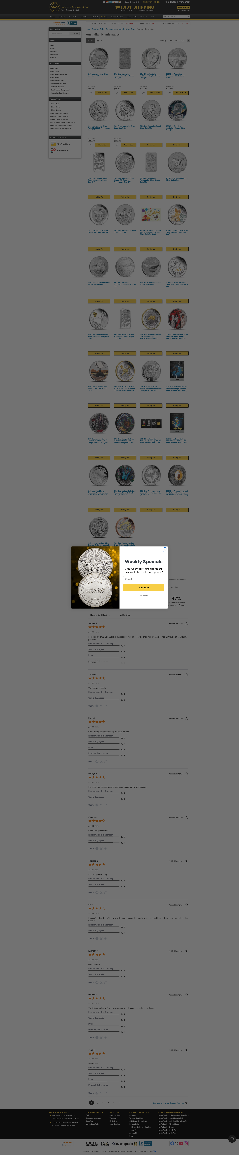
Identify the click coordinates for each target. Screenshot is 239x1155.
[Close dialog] (165, 549)
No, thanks (144, 595)
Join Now (143, 587)
